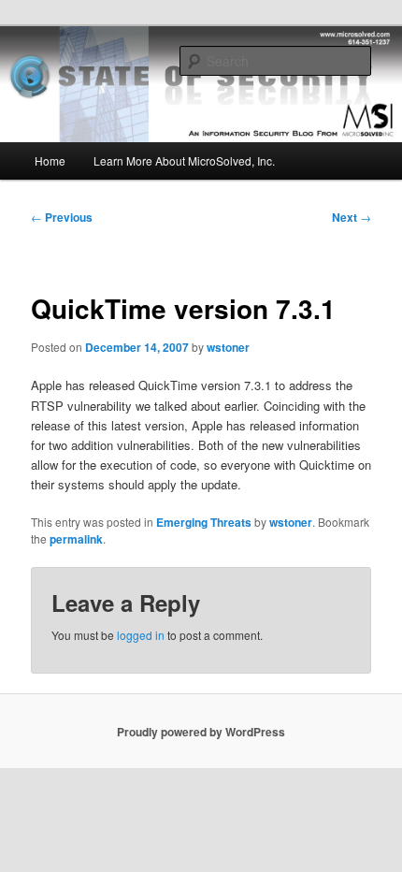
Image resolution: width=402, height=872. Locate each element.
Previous (62, 217)
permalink (76, 538)
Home (50, 160)
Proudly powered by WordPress (201, 731)
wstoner (228, 347)
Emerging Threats (203, 522)
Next (351, 217)
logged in (141, 635)
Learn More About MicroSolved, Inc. (184, 160)
